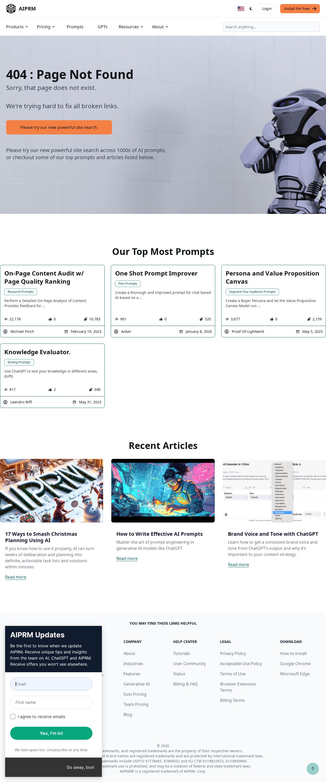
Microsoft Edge (295, 674)
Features (132, 674)
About (158, 27)
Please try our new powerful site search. (59, 127)
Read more (15, 577)
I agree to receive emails (41, 716)
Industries (133, 663)
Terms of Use (233, 674)
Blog (128, 714)
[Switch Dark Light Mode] (251, 9)
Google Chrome (295, 663)
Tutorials (181, 653)
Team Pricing (136, 704)
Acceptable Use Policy (241, 663)
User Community (189, 663)
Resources (129, 27)
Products (15, 27)
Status (179, 674)
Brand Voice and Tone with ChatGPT (273, 533)
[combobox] (271, 27)
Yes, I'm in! (51, 733)
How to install (293, 653)
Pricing (43, 27)
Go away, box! (80, 767)
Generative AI (137, 684)
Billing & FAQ (185, 684)
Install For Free (297, 8)
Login (267, 8)
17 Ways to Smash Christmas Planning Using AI (41, 537)
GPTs (102, 27)
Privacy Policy (233, 653)
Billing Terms (232, 700)
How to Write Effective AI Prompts (159, 533)
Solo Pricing (135, 694)
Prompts (75, 27)
